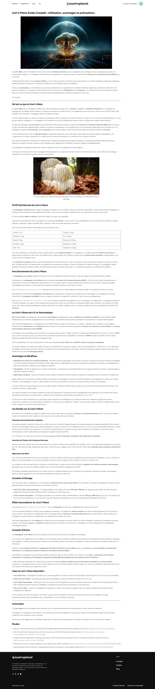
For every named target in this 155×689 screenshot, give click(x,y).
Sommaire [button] (17, 97)
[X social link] (15, 674)
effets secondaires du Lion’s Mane (34, 507)
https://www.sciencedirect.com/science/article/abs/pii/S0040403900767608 (95, 644)
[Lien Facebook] (13, 674)
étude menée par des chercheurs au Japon (33, 300)
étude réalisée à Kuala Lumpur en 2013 (28, 289)
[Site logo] (77, 3)
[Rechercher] (40, 4)
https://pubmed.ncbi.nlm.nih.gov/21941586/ (28, 640)
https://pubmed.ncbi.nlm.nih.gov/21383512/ (99, 629)
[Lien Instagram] (18, 674)
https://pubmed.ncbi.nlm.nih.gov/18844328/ (97, 647)
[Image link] (22, 657)
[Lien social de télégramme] (20, 674)
